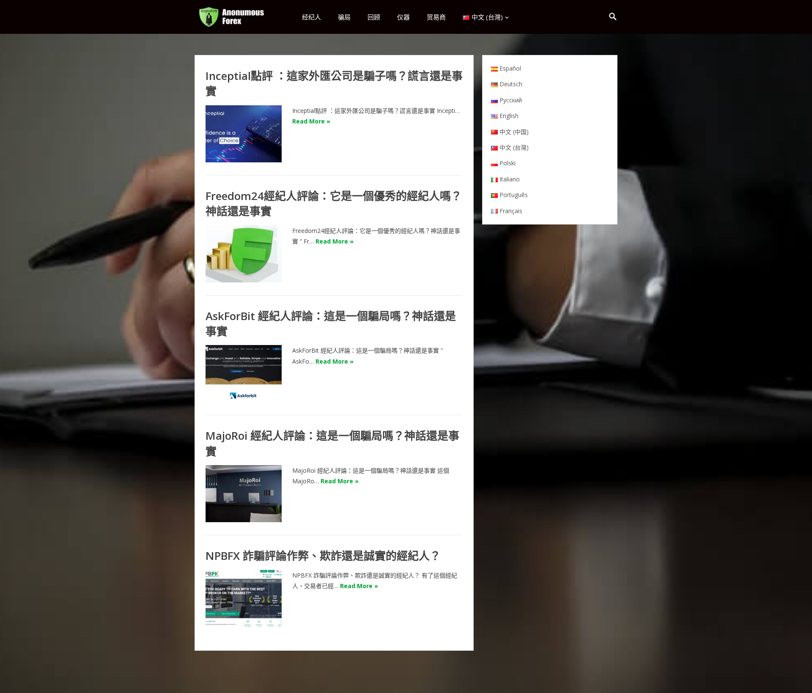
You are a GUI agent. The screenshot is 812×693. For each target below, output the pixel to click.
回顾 (374, 17)
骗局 (344, 17)
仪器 (403, 17)
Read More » (311, 121)
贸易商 (436, 17)
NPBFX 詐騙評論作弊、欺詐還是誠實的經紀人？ (323, 555)
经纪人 (311, 17)
